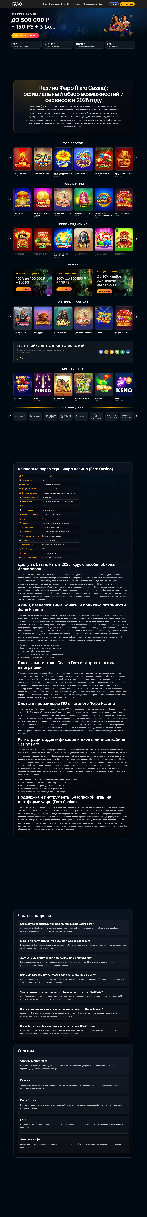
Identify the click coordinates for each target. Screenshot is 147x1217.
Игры (45, 4)
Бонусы (102, 4)
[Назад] (10, 158)
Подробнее (24, 358)
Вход (63, 4)
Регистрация (54, 4)
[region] (74, 162)
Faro (17, 4)
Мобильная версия (74, 4)
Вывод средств (90, 4)
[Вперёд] (136, 158)
